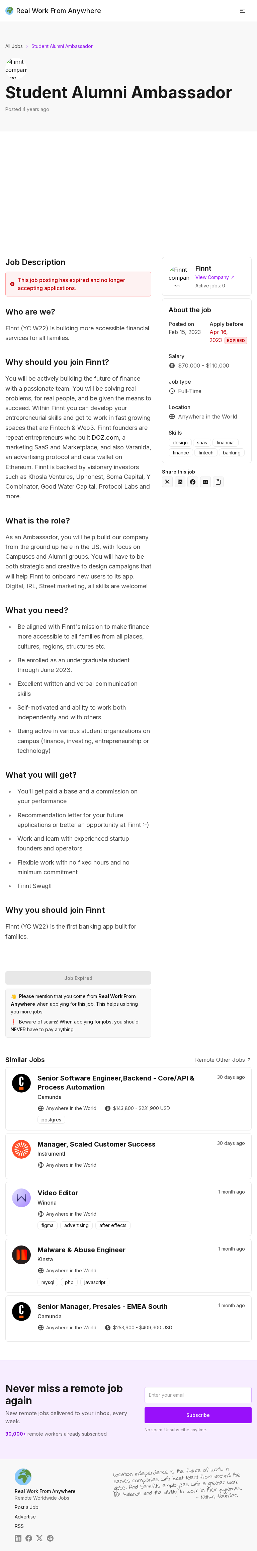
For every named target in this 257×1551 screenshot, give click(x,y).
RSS (19, 1526)
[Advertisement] (128, 192)
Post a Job (26, 1507)
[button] (243, 10)
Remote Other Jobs (220, 1059)
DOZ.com (105, 437)
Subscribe (198, 1415)
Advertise (25, 1516)
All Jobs (14, 46)
